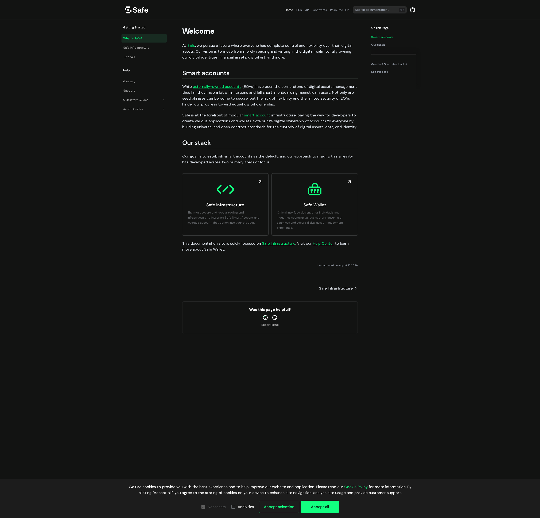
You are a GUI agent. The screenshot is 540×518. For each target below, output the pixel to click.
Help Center (323, 243)
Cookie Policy (356, 486)
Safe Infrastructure (136, 47)
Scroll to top (378, 79)
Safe (191, 45)
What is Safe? (132, 38)
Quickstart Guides (135, 100)
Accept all (320, 506)
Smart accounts (382, 37)
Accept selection (279, 506)
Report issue (270, 325)
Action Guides (133, 109)
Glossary (129, 81)
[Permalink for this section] (234, 73)
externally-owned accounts (217, 86)
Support (129, 90)
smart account (257, 115)
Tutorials (129, 57)
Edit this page (379, 71)
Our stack (378, 45)
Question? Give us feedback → (389, 64)
